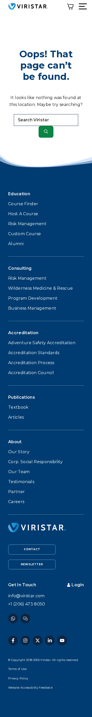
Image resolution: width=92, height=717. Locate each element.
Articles (16, 417)
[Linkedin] (50, 640)
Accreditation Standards (34, 352)
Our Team (19, 471)
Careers (16, 501)
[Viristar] (28, 6)
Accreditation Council (31, 372)
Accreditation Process (31, 362)
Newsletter (32, 564)
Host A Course (23, 213)
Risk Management (27, 223)
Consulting (19, 268)
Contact (32, 549)
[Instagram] (25, 618)
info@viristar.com (26, 595)
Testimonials (21, 481)
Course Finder (23, 203)
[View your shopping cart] (70, 6)
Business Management (32, 308)
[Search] (46, 132)
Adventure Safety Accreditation (41, 342)
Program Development (32, 298)
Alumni (16, 243)
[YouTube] (62, 640)
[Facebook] (13, 618)
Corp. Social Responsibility (35, 461)
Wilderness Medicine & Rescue (40, 288)
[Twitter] (37, 640)
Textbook (18, 407)
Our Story (18, 451)
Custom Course (24, 233)
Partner (16, 491)
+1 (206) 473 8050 (26, 604)
